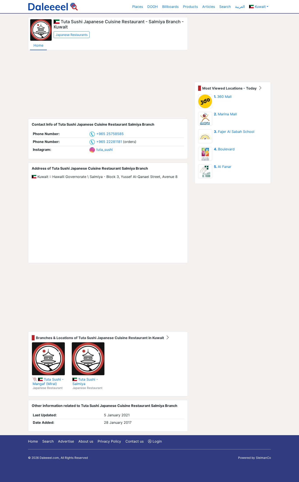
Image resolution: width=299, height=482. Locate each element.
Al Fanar (222, 166)
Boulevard (224, 149)
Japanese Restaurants (72, 35)
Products (190, 6)
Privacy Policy (109, 441)
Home (38, 45)
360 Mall (223, 96)
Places (137, 6)
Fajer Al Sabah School (234, 131)
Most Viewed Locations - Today (229, 88)
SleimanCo (263, 457)
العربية (240, 6)
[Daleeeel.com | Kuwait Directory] (53, 6)
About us (85, 441)
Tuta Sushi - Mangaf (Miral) (48, 381)
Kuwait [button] (260, 6)
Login (156, 441)
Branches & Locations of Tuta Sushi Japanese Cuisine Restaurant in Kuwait (100, 338)
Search (225, 6)
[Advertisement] (108, 84)
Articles (208, 6)
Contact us (134, 441)
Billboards (170, 6)
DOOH (152, 6)
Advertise (66, 441)
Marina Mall (225, 114)
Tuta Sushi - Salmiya (85, 381)
